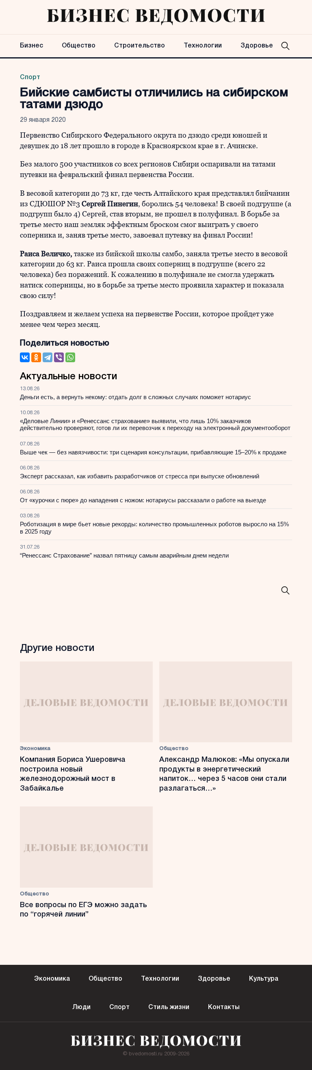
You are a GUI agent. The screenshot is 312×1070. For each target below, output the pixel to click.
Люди (81, 1007)
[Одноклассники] (36, 357)
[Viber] (59, 357)
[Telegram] (47, 357)
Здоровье (256, 46)
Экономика (35, 748)
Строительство (139, 46)
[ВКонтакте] (25, 357)
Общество (78, 46)
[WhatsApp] (70, 357)
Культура (263, 979)
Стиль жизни (168, 1007)
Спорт (30, 77)
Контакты (224, 1007)
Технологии (203, 46)
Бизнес (31, 46)
